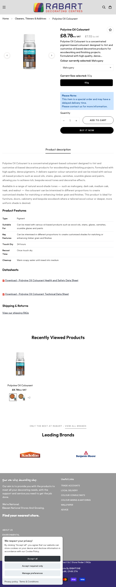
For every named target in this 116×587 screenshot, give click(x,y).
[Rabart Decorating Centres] (58, 7)
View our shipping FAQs (15, 312)
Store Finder (78, 562)
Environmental (10, 534)
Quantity (65, 112)
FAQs (88, 562)
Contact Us (64, 562)
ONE (75, 568)
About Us (7, 530)
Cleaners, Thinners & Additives (30, 18)
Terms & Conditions (29, 581)
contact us (76, 106)
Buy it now (87, 130)
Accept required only (32, 566)
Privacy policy (11, 581)
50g (87, 82)
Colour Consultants (73, 495)
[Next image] (52, 55)
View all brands (75, 426)
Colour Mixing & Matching (76, 500)
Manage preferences (32, 573)
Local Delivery (69, 490)
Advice (64, 509)
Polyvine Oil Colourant (20, 385)
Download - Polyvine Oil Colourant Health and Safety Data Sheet (41, 280)
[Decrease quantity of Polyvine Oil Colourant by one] (63, 120)
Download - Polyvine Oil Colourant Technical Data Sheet (37, 294)
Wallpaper (67, 504)
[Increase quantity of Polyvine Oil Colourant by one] (76, 120)
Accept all (32, 558)
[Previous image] (7, 55)
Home (5, 18)
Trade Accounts (70, 485)
